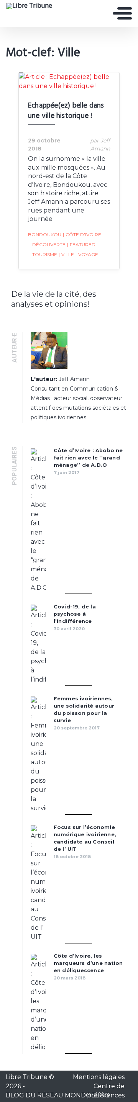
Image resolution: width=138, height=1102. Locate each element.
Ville (66, 254)
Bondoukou (44, 234)
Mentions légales (99, 1077)
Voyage (87, 254)
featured (81, 244)
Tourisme (43, 254)
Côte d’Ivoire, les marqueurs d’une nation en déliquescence (88, 963)
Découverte (48, 244)
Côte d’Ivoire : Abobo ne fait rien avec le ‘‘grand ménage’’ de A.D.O (88, 458)
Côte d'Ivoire (82, 234)
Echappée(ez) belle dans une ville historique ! (66, 111)
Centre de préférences (106, 1090)
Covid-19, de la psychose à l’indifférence (75, 614)
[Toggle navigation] (122, 13)
